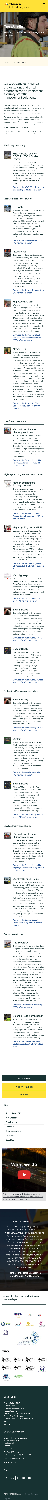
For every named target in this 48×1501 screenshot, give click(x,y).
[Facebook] (17, 1478)
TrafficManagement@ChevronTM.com (19, 1455)
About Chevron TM (13, 1113)
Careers (7, 1424)
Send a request (24, 1078)
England (7, 1499)
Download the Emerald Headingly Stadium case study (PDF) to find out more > (28, 1044)
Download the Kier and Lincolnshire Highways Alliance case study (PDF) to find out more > (28, 463)
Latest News (11, 1127)
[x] (6, 1478)
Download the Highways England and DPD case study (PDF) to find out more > (28, 566)
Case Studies (11, 1140)
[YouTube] (29, 1478)
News (6, 1421)
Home (4, 62)
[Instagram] (23, 1478)
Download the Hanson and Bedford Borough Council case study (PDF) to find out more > (28, 516)
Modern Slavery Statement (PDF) (17, 1414)
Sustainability (11, 1122)
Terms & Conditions (11, 1406)
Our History (10, 1135)
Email (25, 1094)
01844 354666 (25, 1087)
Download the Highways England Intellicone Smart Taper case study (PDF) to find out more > (27, 337)
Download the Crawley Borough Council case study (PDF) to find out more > (27, 923)
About (11, 62)
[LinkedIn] (12, 1478)
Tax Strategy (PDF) (11, 1411)
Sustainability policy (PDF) (14, 1408)
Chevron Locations (13, 1131)
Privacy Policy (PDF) (12, 1403)
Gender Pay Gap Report (13, 1416)
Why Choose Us (12, 1118)
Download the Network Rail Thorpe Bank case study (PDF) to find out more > (27, 406)
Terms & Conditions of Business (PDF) (19, 1419)
